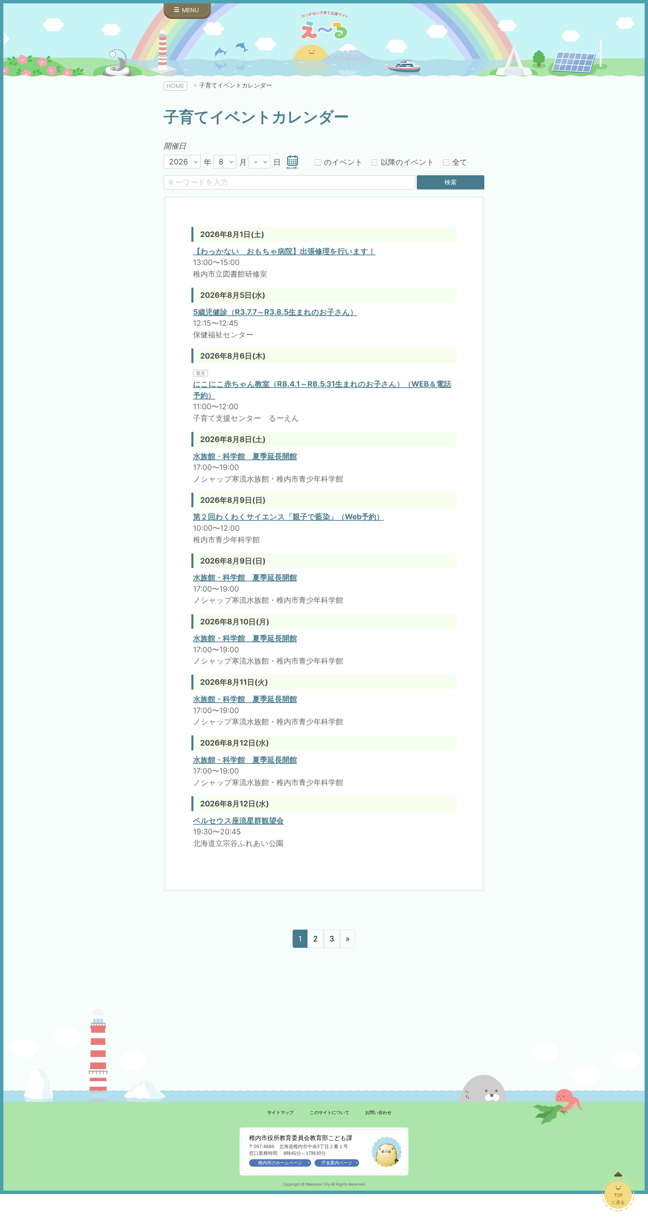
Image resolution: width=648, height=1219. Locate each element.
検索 (450, 182)
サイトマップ (280, 1112)
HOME (175, 85)
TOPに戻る (618, 1198)
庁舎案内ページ (337, 1162)
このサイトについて (329, 1112)
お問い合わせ (378, 1112)
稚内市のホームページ (280, 1162)
